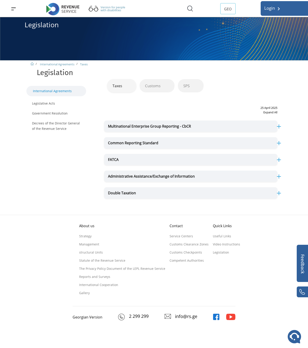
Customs (153, 85)
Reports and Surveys (94, 277)
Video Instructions (226, 244)
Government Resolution (50, 113)
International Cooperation (98, 285)
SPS (186, 85)
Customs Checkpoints (186, 252)
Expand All (270, 112)
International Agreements (56, 64)
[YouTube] (230, 319)
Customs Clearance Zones (189, 244)
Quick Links (222, 225)
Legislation (221, 252)
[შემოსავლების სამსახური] (216, 319)
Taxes (84, 64)
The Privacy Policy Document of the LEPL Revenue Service (122, 268)
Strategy (85, 236)
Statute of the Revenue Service (102, 260)
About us (86, 225)
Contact (176, 225)
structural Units (91, 252)
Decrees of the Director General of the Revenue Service (56, 126)
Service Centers (181, 236)
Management (89, 244)
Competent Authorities (187, 260)
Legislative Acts (43, 103)
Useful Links (222, 236)
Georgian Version (87, 317)
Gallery (84, 293)
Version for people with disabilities (113, 9)
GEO (228, 9)
